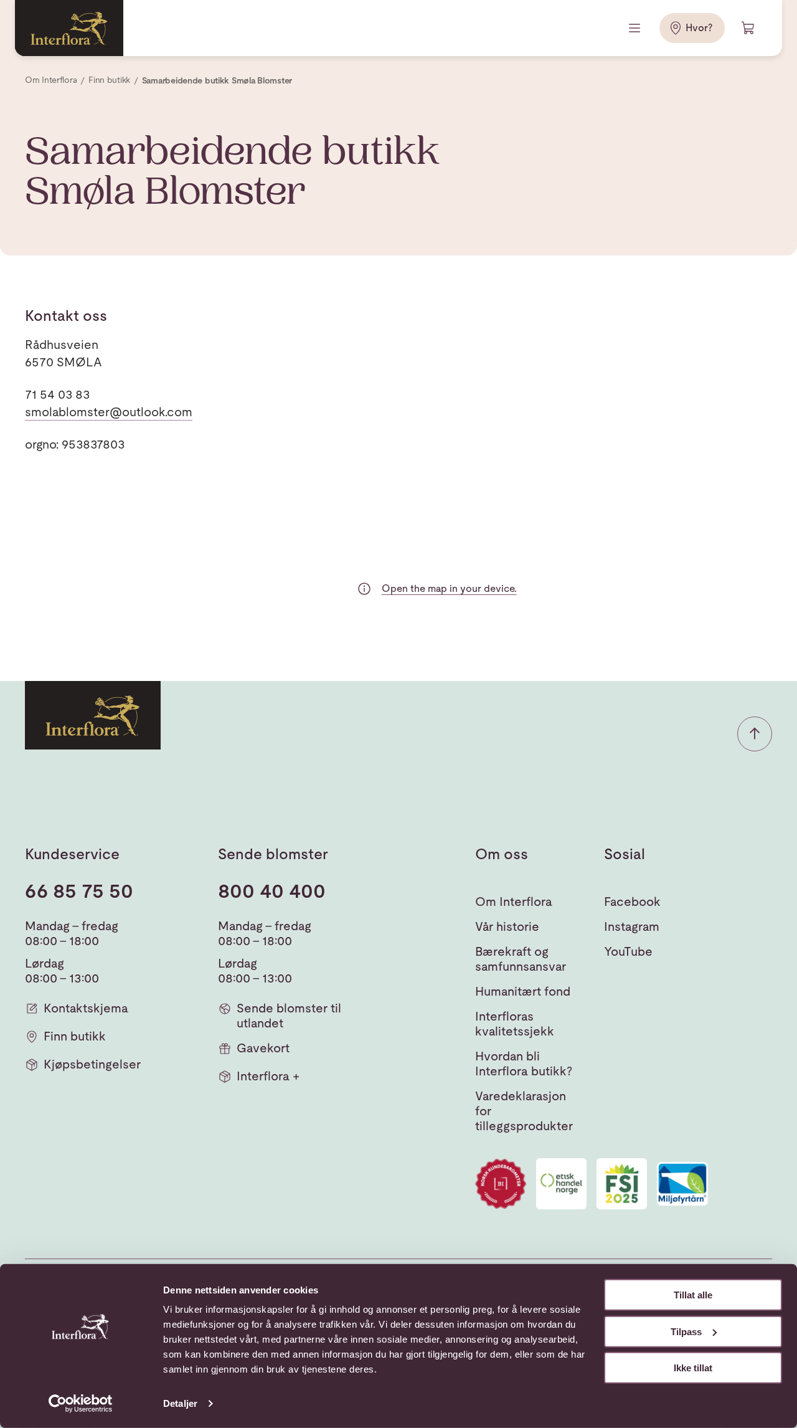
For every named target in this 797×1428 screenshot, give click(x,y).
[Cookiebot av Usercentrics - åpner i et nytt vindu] (80, 1403)
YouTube (628, 951)
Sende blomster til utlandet (289, 1015)
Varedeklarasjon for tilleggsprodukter (524, 1111)
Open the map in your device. (449, 588)
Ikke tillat (693, 1368)
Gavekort (263, 1048)
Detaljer (180, 1403)
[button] (754, 733)
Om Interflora (513, 901)
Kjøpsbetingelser (92, 1064)
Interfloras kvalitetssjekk (514, 1023)
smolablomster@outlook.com (108, 412)
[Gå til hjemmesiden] (69, 28)
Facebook (632, 901)
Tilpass (686, 1331)
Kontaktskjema (86, 1008)
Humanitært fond (522, 991)
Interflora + (268, 1076)
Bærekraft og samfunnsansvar (520, 959)
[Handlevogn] (748, 28)
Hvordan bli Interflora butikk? (523, 1063)
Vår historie (507, 926)
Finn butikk (75, 1036)
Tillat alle (693, 1295)
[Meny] (635, 28)
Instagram (631, 926)
